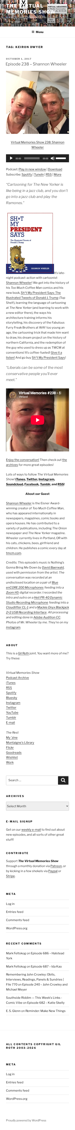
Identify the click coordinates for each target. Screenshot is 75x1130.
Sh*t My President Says (48, 357)
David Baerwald (53, 567)
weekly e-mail (31, 829)
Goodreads (14, 752)
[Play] (11, 158)
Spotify (27, 174)
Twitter (31, 479)
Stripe (10, 876)
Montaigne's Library (20, 742)
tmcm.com (13, 553)
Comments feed (17, 920)
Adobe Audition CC (46, 617)
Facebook (31, 484)
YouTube (12, 712)
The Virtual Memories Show (31, 9)
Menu (39, 32)
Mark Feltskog (16, 953)
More (57, 174)
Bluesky (11, 698)
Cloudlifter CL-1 (17, 607)
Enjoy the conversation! (22, 460)
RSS (49, 174)
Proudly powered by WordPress (26, 1120)
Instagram (46, 479)
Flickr (10, 747)
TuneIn (39, 174)
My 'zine (12, 737)
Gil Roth (23, 653)
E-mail (10, 722)
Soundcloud (14, 484)
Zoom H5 (12, 592)
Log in (10, 904)
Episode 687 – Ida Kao (46, 966)
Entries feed (14, 912)
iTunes (20, 479)
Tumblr (45, 484)
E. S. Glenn (13, 1011)
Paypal (53, 871)
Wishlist (12, 757)
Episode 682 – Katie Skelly (46, 1003)
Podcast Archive (17, 678)
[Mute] (53, 158)
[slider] (61, 157)
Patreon (56, 866)
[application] (37, 158)
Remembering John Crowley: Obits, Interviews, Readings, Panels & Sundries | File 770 (35, 979)
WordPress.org (16, 928)
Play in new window (32, 169)
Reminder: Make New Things (45, 1011)
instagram (13, 627)
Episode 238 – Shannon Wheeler (36, 64)
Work (10, 762)
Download (55, 169)
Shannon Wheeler (19, 283)
